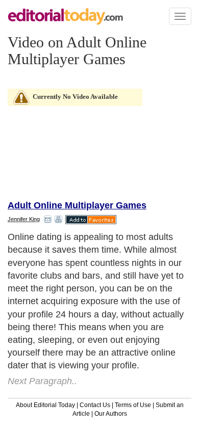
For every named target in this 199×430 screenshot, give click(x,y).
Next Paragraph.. (42, 381)
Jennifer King (24, 219)
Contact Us (95, 405)
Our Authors (110, 413)
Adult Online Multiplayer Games (77, 205)
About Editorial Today (45, 405)
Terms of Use (133, 405)
